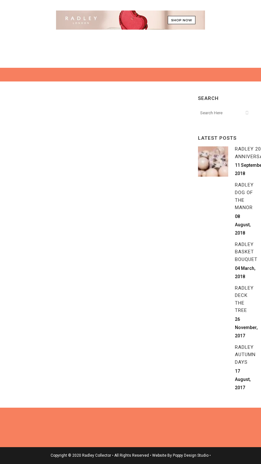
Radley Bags (63, 187)
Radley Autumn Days (245, 354)
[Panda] (50, 132)
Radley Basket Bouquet (246, 252)
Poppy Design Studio (191, 455)
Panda (29, 207)
